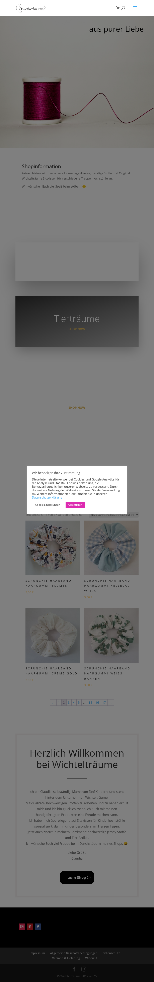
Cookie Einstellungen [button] (47, 505)
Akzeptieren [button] (75, 505)
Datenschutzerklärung (47, 497)
